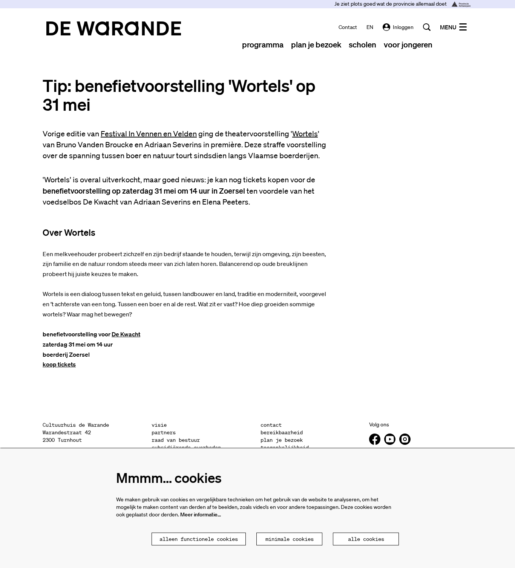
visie (159, 424)
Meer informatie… (200, 514)
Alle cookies (366, 539)
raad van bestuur (176, 440)
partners (164, 432)
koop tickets (59, 364)
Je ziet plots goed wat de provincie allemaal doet (391, 3)
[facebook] (374, 439)
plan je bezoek (282, 440)
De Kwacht (126, 334)
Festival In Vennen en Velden (149, 133)
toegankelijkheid (285, 447)
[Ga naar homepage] (113, 28)
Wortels (305, 133)
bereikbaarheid (282, 432)
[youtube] (389, 439)
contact (348, 27)
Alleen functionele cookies (198, 539)
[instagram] (405, 439)
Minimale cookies (289, 539)
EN (369, 27)
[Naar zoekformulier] (426, 27)
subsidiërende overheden (186, 447)
